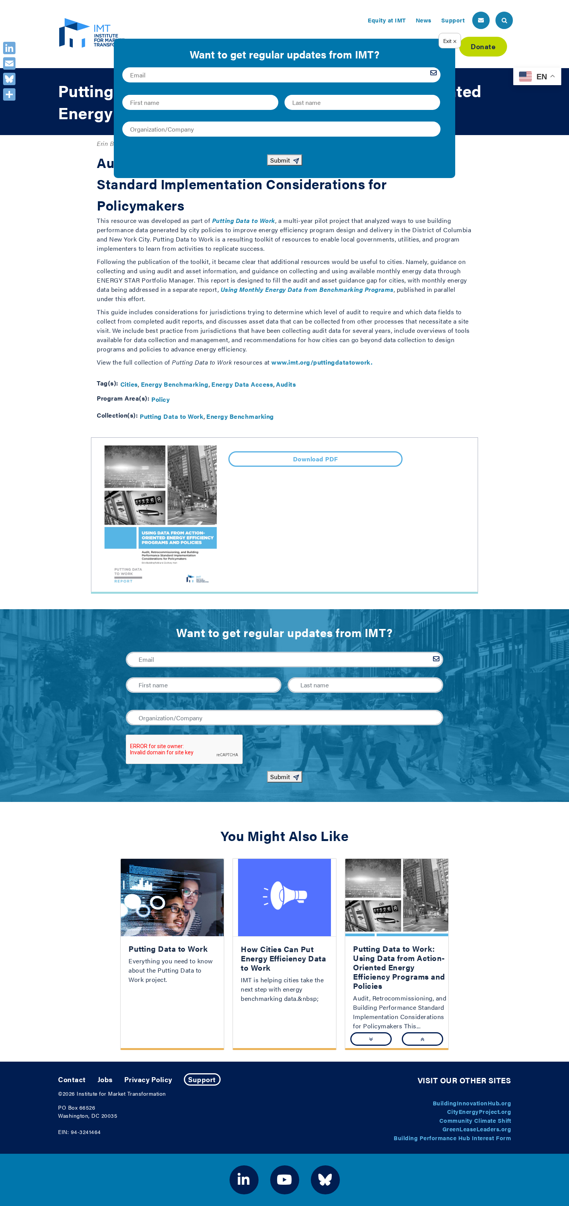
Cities (129, 384)
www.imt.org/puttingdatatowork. (321, 362)
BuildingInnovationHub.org (472, 1103)
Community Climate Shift (475, 1120)
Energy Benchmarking (175, 384)
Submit (280, 776)
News (424, 20)
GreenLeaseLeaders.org (476, 1129)
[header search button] (504, 20)
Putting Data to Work (171, 416)
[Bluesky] (9, 79)
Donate (483, 46)
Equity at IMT (387, 20)
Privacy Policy (148, 1079)
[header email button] (481, 20)
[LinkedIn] (9, 48)
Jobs (105, 1079)
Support (453, 20)
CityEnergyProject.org (479, 1111)
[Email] (9, 63)
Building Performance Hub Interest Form (452, 1138)
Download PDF (315, 458)
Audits (286, 384)
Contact (72, 1079)
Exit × (450, 41)
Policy (160, 399)
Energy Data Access (242, 384)
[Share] (9, 94)
